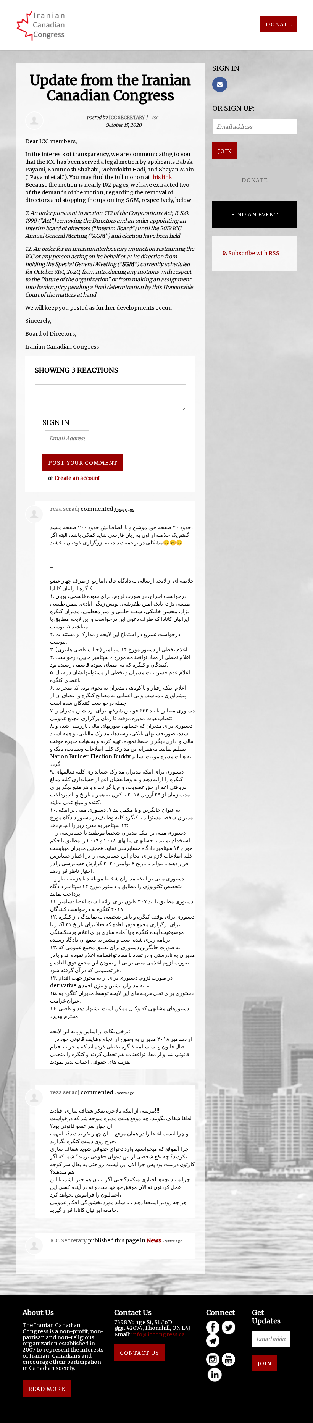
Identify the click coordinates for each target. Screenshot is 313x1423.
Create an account (77, 478)
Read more (46, 1389)
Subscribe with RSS (253, 253)
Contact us (139, 1352)
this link (161, 177)
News (154, 1240)
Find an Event (254, 214)
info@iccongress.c (156, 1334)
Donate (279, 24)
